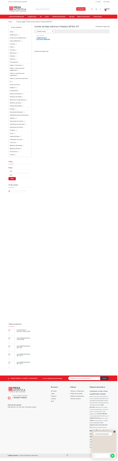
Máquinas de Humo (16, 148)
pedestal (92, 441)
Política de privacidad (76, 393)
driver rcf (107, 416)
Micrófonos (14, 53)
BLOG (52, 401)
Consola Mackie (102, 414)
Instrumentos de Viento (17, 127)
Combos (42, 35)
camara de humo (99, 407)
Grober (92, 420)
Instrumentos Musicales (16, 16)
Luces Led (13, 142)
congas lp (105, 407)
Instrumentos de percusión (18, 124)
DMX (103, 416)
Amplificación (32, 16)
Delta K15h (99, 416)
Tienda (98, 1)
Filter (12, 178)
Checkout (53, 396)
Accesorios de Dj (15, 84)
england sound (94, 418)
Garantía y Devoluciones (77, 396)
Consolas (13, 44)
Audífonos (14, 87)
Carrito (53, 393)
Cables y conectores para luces (19, 78)
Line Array (13, 50)
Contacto (53, 398)
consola (91, 409)
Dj (40, 16)
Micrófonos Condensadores (18, 100)
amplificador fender (98, 394)
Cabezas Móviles (16, 136)
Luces (47, 16)
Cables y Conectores (83, 16)
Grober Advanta (98, 420)
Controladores (15, 90)
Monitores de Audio (16, 103)
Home (10, 21)
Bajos (37, 35)
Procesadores (14, 62)
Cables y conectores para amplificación (17, 69)
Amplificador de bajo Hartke (99, 391)
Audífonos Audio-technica (96, 396)
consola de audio (97, 411)
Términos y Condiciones (77, 391)
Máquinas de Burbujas (17, 145)
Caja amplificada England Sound (101, 398)
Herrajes (72, 16)
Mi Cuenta (107, 1)
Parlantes (13, 56)
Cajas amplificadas (16, 41)
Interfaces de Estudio (16, 96)
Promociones (98, 16)
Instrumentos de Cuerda (17, 121)
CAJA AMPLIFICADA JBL (95, 405)
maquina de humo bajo (96, 427)
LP (102, 420)
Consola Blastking (98, 409)
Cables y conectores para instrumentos (17, 74)
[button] (114, 432)
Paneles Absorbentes (16, 106)
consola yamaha (93, 416)
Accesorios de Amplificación (18, 38)
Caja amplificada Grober (103, 402)
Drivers (12, 47)
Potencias (13, 59)
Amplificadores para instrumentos (20, 115)
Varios (12, 31)
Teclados (13, 130)
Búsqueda (81, 9)
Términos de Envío (75, 398)
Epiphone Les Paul (103, 418)
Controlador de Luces (17, 139)
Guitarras (13, 118)
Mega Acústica (13, 455)
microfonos (104, 427)
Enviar (104, 378)
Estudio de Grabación (58, 16)
